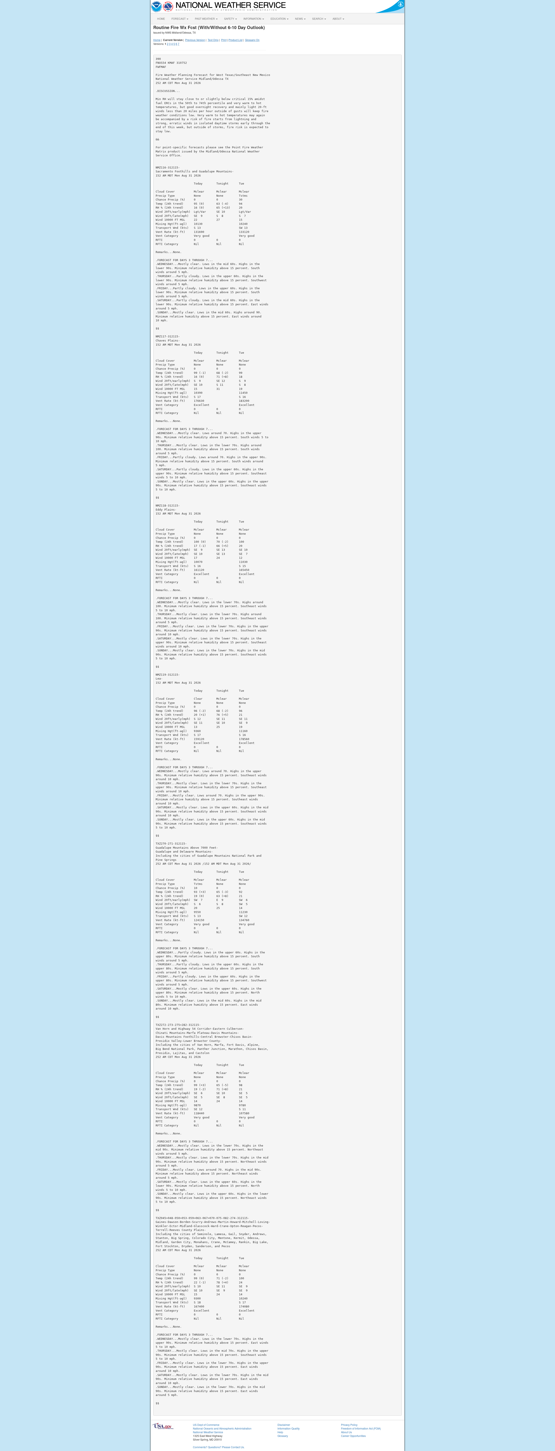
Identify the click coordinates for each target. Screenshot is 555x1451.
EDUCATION (278, 18)
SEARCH (318, 18)
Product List (235, 40)
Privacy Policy (349, 1424)
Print (224, 40)
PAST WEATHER (205, 18)
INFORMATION (252, 18)
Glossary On (252, 40)
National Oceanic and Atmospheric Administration (222, 1428)
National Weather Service (208, 1432)
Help (280, 1432)
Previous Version (195, 40)
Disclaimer (284, 1424)
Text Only (213, 40)
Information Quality (289, 1428)
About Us (346, 1432)
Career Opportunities (353, 1436)
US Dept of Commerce (206, 1424)
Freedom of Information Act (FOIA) (361, 1428)
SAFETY (229, 18)
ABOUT (337, 18)
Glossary (283, 1436)
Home (156, 40)
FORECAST (178, 18)
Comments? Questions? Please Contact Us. (219, 1447)
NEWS (299, 18)
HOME (161, 18)
